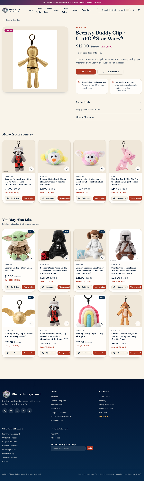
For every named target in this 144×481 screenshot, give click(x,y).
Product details (83, 102)
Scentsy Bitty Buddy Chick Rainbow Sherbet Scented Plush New (53, 182)
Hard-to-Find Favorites (61, 416)
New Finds (39, 10)
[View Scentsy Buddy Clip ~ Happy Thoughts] (90, 311)
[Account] (133, 10)
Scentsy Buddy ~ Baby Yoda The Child (18, 269)
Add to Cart (85, 71)
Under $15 (55, 408)
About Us (55, 434)
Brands (85, 10)
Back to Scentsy (13, 20)
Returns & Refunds (10, 445)
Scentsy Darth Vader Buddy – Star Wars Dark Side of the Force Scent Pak (53, 271)
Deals (56, 10)
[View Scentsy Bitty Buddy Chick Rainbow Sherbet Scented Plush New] (54, 156)
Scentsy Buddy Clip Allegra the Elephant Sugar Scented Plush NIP (124, 182)
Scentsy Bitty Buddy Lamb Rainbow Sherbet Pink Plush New (89, 182)
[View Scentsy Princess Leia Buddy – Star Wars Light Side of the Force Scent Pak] (90, 245)
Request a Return (9, 441)
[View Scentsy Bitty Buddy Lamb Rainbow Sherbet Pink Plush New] (90, 156)
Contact (6, 461)
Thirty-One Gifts (106, 404)
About (74, 10)
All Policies (55, 438)
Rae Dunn (103, 412)
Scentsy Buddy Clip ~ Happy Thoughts (89, 335)
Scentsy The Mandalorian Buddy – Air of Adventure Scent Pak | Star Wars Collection (123, 271)
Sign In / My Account (11, 434)
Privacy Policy (8, 453)
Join (90, 448)
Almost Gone (47, 10)
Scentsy (102, 400)
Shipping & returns (85, 117)
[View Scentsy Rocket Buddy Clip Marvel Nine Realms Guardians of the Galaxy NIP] (18, 156)
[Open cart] (139, 10)
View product (29, 198)
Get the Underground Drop (63, 444)
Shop (31, 10)
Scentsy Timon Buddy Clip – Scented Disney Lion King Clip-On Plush (124, 336)
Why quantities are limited (88, 109)
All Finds (54, 396)
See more (104, 416)
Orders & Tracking (10, 438)
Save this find (113, 71)
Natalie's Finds (57, 420)
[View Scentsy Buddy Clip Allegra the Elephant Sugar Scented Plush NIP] (125, 156)
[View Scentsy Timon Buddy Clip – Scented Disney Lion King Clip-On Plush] (125, 311)
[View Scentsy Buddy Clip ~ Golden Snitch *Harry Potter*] (18, 311)
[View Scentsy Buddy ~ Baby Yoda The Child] (18, 245)
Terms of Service (9, 457)
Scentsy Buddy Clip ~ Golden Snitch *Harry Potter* (19, 335)
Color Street (104, 396)
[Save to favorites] (31, 169)
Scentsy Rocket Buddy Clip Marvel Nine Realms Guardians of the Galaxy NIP (18, 182)
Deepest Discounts (59, 412)
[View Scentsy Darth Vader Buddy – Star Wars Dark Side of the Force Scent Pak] (54, 245)
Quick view (15, 198)
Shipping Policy (8, 449)
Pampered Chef (106, 408)
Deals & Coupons (58, 400)
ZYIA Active (65, 10)
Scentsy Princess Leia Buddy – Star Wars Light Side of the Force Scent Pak (90, 271)
